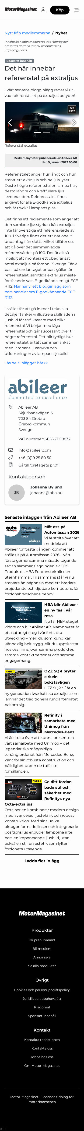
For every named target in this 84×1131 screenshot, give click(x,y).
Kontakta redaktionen (42, 1040)
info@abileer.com (34, 450)
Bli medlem (42, 949)
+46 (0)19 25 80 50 (35, 458)
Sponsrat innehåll (42, 1016)
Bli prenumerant (42, 940)
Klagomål (42, 1007)
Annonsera (42, 957)
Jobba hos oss (42, 1057)
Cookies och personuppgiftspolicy (42, 990)
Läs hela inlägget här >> (26, 363)
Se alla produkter (42, 966)
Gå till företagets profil (39, 465)
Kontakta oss (42, 1048)
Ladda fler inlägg (42, 861)
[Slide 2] (46, 132)
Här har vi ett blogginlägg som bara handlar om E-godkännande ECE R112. (40, 292)
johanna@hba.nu (46, 493)
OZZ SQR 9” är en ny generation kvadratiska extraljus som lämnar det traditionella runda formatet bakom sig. (42, 688)
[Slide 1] (37, 132)
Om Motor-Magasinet (42, 1066)
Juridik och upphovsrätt (42, 999)
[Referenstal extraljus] (42, 122)
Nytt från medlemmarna (27, 33)
